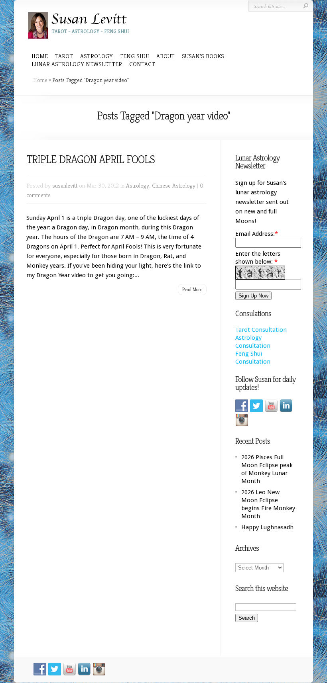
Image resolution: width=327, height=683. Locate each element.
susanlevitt (64, 185)
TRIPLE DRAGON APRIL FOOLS (90, 159)
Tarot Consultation (261, 329)
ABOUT (165, 56)
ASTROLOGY (96, 56)
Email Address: (255, 233)
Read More (192, 289)
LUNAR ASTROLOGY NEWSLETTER (77, 64)
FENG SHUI (134, 56)
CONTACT (142, 64)
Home (40, 56)
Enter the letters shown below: (257, 257)
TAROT (64, 56)
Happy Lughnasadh (267, 527)
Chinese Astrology (173, 185)
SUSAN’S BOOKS (203, 56)
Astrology (137, 185)
